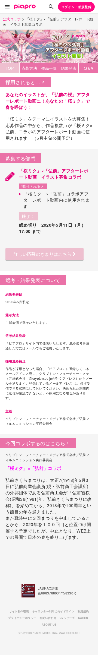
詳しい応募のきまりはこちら (43, 254)
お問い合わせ (47, 618)
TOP (10, 68)
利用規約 (83, 611)
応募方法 (29, 68)
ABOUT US (49, 624)
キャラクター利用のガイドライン (53, 611)
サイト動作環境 (19, 611)
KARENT (84, 618)
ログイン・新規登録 (76, 6)
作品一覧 (49, 68)
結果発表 (68, 68)
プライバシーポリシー (22, 618)
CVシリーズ (67, 618)
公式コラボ (12, 18)
